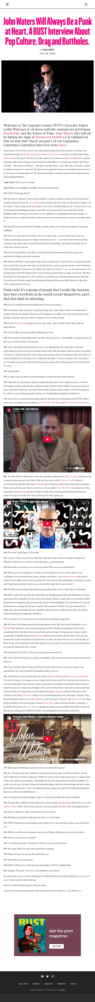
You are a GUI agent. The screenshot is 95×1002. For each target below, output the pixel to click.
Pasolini (40, 484)
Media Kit (62, 984)
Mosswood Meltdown (51, 137)
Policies (73, 984)
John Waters (64, 133)
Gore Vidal (34, 202)
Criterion (58, 691)
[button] (7, 4)
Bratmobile (11, 133)
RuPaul (38, 635)
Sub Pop (21, 491)
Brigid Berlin (65, 802)
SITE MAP (62, 990)
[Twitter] (47, 976)
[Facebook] (42, 976)
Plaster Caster (10, 806)
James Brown (69, 576)
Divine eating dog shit (33, 154)
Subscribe (48, 984)
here (63, 145)
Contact (36, 984)
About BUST (23, 984)
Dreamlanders (75, 158)
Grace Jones (19, 323)
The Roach (8, 158)
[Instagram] (52, 976)
